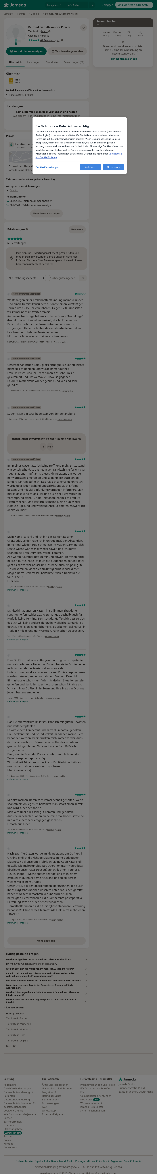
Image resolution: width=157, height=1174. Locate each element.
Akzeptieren (113, 167)
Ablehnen (90, 167)
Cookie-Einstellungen (47, 167)
